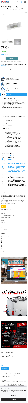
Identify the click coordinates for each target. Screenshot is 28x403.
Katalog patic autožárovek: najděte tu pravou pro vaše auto (13, 195)
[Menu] (25, 1)
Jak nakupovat (4, 212)
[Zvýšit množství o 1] (5, 57)
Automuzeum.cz (5, 381)
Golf (14, 162)
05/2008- (9, 169)
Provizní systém (4, 229)
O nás (2, 226)
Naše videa (5, 248)
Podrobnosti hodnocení (17, 14)
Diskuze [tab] (8, 95)
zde (14, 392)
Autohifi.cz (14, 377)
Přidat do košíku (12, 58)
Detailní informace (4, 65)
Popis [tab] (3, 95)
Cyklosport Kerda (22, 381)
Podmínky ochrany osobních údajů (7, 215)
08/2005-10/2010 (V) (12, 166)
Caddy (9, 162)
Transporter (22, 163)
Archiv (3, 206)
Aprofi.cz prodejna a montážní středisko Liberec (14, 374)
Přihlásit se (5, 368)
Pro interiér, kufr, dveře (13, 155)
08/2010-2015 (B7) (11, 167)
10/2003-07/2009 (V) (12, 165)
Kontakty (2, 227)
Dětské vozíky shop (10, 383)
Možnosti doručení (4, 54)
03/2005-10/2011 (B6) (20, 166)
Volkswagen (10, 159)
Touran (17, 163)
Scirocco (10, 163)
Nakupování (3, 222)
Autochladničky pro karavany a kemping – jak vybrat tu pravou (13, 200)
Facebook (5, 242)
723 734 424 (5, 240)
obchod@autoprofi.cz (7, 236)
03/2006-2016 (18, 170)
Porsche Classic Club (14, 381)
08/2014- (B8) (12, 170)
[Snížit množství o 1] (5, 59)
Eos (12, 162)
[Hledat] (17, 1)
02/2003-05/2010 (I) (16, 169)
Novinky (2, 220)
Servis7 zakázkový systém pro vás (14, 384)
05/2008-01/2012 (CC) (20, 167)
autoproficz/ (5, 246)
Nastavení (13, 395)
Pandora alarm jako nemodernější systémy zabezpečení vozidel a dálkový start (13, 375)
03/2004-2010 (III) (13, 171)
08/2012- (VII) (20, 171)
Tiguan (13, 163)
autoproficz (5, 244)
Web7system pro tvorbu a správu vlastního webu (14, 385)
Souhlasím (13, 399)
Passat (20, 162)
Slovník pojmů (3, 219)
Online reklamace (4, 224)
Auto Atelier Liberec (18, 383)
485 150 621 (5, 238)
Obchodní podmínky (5, 213)
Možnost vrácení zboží (5, 217)
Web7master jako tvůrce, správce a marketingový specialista (12, 379)
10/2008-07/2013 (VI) (20, 165)
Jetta (16, 162)
